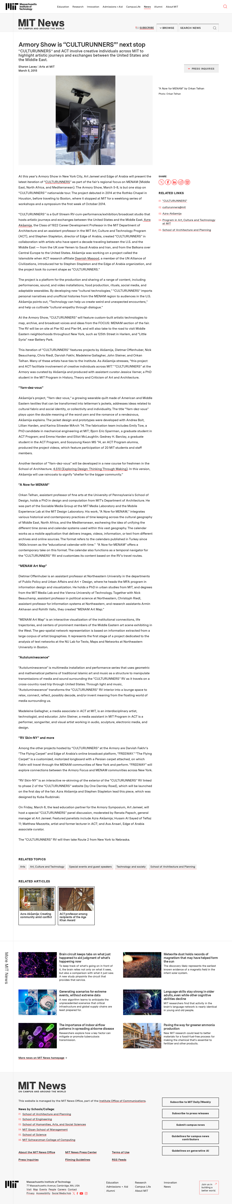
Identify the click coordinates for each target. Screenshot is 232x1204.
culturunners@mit (174, 207)
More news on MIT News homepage (41, 1057)
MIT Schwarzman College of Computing (48, 1139)
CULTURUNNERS (57, 182)
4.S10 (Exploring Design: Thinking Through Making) (90, 469)
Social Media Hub (61, 1193)
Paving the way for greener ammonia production (189, 1027)
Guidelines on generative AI (190, 1150)
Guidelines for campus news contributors (190, 1138)
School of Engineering (37, 1119)
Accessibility (43, 1193)
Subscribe (147, 27)
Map (35, 1189)
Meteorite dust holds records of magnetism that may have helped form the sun (191, 957)
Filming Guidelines (77, 1159)
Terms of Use (120, 1152)
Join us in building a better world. (209, 1187)
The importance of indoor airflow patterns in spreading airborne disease (86, 1027)
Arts (22, 866)
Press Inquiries (28, 1159)
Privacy (31, 1193)
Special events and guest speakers (90, 866)
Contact (72, 1189)
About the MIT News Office (36, 1152)
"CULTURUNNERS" (174, 200)
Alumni (158, 6)
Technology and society (131, 866)
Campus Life (133, 6)
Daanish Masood (87, 258)
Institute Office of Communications (122, 1100)
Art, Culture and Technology (47, 866)
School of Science (34, 1134)
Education (63, 6)
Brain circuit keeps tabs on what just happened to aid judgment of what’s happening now (85, 957)
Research (77, 6)
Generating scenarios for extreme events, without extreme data (82, 993)
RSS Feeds (119, 1159)
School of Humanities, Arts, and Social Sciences (54, 1124)
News (147, 6)
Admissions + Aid (113, 6)
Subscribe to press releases (190, 1113)
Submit (214, 28)
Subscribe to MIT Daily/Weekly (190, 1102)
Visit (29, 1189)
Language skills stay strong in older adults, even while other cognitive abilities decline (189, 995)
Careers (62, 1189)
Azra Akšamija (171, 213)
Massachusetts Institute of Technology (49, 1182)
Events (43, 1189)
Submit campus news (190, 1124)
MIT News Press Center (81, 1152)
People (52, 1189)
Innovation (93, 6)
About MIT (172, 6)
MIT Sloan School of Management (45, 1129)
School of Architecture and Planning (186, 230)
